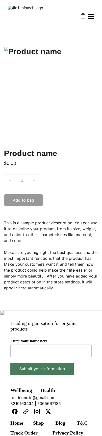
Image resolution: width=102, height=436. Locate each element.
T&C (82, 423)
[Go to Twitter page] (48, 411)
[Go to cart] (83, 16)
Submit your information (42, 368)
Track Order (24, 433)
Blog (60, 423)
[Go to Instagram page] (37, 411)
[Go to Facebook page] (15, 411)
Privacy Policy (67, 433)
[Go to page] (26, 411)
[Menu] (91, 16)
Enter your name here (29, 341)
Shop (38, 423)
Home (16, 423)
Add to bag (23, 200)
